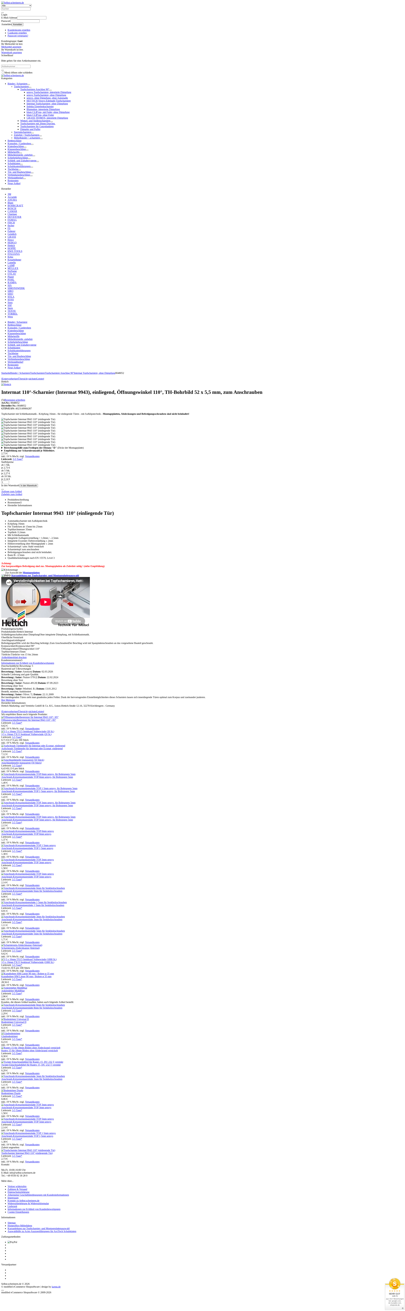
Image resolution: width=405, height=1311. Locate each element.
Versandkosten (32, 456)
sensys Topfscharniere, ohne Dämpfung (46, 95)
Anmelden (17, 24)
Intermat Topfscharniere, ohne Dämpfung (47, 103)
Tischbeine (13, 169)
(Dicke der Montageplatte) (44, 447)
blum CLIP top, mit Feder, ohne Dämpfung (48, 112)
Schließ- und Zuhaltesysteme (22, 160)
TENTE (12, 311)
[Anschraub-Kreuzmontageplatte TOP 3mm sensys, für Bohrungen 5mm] (38, 802)
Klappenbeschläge (17, 149)
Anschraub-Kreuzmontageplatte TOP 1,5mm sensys (27, 848)
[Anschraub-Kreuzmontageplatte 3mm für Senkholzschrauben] (33, 916)
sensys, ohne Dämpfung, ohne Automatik (47, 98)
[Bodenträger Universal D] (15, 1019)
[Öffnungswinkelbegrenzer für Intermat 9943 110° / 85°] (30, 717)
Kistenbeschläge (16, 146)
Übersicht (23, 378)
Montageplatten (31, 572)
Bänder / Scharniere (17, 83)
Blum (10, 202)
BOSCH (12, 208)
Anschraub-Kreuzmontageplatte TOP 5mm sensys (26, 876)
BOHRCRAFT (15, 205)
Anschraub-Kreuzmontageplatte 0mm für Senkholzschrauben (31, 891)
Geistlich (12, 234)
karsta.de (56, 1286)
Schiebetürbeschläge (18, 157)
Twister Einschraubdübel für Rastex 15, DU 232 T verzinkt (31, 1064)
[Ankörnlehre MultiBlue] (14, 987)
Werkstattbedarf (15, 177)
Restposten (13, 180)
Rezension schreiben (15, 400)
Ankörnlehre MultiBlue (13, 990)
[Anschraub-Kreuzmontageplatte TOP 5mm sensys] (27, 874)
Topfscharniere (21, 86)
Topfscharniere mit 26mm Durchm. (37, 123)
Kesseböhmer (14, 259)
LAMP (11, 265)
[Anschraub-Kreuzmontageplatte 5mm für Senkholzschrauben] (33, 931)
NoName (12, 271)
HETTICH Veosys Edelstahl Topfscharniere (49, 100)
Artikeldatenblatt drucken (14, 657)
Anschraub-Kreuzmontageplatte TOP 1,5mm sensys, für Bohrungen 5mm (38, 791)
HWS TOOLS (15, 251)
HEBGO (12, 242)
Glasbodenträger (9, 1036)
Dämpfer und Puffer (30, 129)
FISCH (11, 222)
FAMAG (12, 219)
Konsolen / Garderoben (19, 143)
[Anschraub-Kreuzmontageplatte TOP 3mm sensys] (27, 859)
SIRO (10, 291)
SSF (10, 305)
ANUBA (12, 200)
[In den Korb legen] (2, 70)
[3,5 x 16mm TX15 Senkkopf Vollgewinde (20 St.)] (27, 731)
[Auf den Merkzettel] (2, 489)
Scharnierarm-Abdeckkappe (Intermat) (20, 948)
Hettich (11, 245)
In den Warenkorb (29, 485)
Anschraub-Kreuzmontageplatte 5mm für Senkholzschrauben (31, 933)
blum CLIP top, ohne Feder (40, 115)
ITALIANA (14, 254)
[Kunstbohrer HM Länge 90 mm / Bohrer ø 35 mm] (27, 973)
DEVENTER (14, 217)
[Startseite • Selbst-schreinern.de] (12, 2)
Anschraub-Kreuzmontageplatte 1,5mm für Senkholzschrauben (32, 905)
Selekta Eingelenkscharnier (40, 106)
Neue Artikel (14, 183)
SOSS (11, 299)
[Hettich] (6, 384)
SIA (10, 285)
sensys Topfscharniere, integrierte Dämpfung (49, 92)
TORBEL (13, 313)
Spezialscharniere (22, 132)
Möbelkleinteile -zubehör (20, 155)
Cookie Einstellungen (18, 1212)
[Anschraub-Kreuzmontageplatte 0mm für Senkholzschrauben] (33, 888)
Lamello (12, 262)
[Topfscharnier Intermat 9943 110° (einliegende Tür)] (28, 1150)
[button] (28, 84)
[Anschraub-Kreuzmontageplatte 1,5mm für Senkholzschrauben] (34, 902)
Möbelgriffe (13, 152)
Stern (10, 308)
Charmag (12, 214)
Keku (10, 256)
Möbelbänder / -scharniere (27, 137)
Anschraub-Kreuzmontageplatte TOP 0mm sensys (26, 834)
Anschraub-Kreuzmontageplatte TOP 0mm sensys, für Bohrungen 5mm (37, 777)
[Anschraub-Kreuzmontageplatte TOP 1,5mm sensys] (28, 845)
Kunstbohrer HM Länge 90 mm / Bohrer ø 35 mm (26, 976)
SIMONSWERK (16, 288)
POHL (11, 279)
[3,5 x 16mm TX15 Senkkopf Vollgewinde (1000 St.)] (29, 959)
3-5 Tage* (18, 459)
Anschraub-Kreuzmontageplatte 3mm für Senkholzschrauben (31, 919)
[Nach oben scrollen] (2, 1290)
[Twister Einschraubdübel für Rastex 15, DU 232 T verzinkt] (32, 1062)
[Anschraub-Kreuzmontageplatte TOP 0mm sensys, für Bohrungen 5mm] (38, 774)
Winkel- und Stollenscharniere (35, 120)
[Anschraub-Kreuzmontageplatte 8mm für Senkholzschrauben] (33, 1005)
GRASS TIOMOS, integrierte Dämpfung (47, 118)
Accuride (12, 197)
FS (9, 228)
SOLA (11, 296)
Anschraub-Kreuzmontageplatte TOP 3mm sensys (26, 862)
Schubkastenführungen (19, 166)
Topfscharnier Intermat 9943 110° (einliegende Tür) (27, 1153)
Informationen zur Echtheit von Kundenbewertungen (27, 663)
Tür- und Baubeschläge (19, 172)
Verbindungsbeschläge (19, 174)
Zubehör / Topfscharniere (26, 135)
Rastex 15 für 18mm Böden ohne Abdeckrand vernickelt (29, 1050)
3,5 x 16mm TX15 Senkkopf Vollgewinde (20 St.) (26, 734)
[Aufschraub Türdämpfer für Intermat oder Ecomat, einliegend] (33, 745)
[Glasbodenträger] (10, 1033)
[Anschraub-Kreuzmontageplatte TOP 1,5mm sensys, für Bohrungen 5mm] (39, 788)
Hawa (11, 239)
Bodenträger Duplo (11, 1093)
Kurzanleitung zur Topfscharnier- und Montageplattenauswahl (45, 575)
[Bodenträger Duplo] (12, 1090)
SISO (10, 294)
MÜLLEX (13, 268)
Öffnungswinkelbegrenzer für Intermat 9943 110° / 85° (28, 720)
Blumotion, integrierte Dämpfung (43, 109)
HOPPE (12, 248)
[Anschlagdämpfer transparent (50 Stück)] (22, 760)
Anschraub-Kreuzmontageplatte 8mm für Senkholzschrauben (31, 1007)
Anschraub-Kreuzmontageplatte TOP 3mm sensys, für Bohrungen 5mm (37, 805)
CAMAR (12, 211)
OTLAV (12, 274)
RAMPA (12, 282)
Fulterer (11, 231)
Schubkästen (14, 163)
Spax (10, 302)
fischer (11, 225)
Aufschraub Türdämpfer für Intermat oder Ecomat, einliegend (32, 748)
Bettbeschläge (15, 140)
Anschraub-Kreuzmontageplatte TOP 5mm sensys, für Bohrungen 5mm (37, 819)
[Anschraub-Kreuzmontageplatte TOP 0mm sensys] (27, 831)
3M (9, 194)
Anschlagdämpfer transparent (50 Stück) (21, 762)
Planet (11, 276)
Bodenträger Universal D (13, 1022)
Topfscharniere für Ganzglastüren (37, 126)
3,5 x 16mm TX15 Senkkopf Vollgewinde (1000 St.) (27, 962)
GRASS (12, 237)
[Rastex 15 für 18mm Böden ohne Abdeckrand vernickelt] (30, 1047)
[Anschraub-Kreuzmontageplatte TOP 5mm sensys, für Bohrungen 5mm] (38, 817)
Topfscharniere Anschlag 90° (34, 89)
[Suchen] (2, 12)
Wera (10, 316)
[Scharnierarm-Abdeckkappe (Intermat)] (21, 945)
